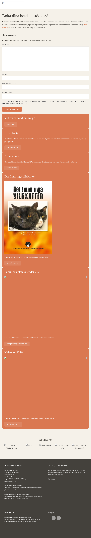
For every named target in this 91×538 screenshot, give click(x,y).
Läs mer (60, 474)
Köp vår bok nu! (12, 263)
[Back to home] (13, 4)
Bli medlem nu (12, 168)
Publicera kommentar (12, 109)
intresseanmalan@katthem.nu (33, 496)
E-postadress (9, 83)
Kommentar (7, 45)
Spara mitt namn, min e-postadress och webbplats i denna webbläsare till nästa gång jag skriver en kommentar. (44, 103)
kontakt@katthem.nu (15, 485)
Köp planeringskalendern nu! (17, 344)
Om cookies (51, 479)
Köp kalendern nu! (13, 424)
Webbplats (7, 92)
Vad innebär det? (13, 148)
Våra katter (11, 124)
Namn (5, 74)
